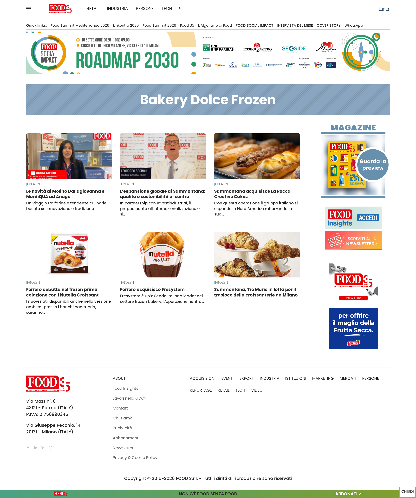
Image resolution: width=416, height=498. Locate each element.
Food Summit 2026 (159, 25)
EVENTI (227, 378)
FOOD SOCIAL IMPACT (254, 25)
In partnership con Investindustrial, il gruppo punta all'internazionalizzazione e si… (160, 208)
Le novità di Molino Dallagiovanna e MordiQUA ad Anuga (65, 194)
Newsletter (123, 448)
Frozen (33, 184)
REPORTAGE (201, 390)
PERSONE (145, 9)
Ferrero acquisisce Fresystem (152, 289)
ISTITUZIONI (295, 378)
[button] (30, 9)
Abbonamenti (126, 438)
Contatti (121, 408)
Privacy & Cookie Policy (135, 457)
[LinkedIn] (36, 447)
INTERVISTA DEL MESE (295, 25)
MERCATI (348, 378)
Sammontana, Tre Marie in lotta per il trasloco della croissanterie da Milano (256, 292)
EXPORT (247, 378)
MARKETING (323, 378)
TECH (167, 9)
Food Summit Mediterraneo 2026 (80, 25)
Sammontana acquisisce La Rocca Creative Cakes (252, 194)
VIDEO (257, 390)
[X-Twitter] (43, 447)
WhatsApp (353, 25)
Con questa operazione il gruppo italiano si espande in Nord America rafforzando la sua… (256, 208)
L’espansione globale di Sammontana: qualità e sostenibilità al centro (162, 194)
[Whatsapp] (50, 447)
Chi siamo (122, 418)
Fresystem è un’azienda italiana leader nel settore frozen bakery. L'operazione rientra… (162, 298)
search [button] (180, 8)
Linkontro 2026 (126, 25)
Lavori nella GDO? (129, 398)
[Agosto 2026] (353, 164)
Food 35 (187, 25)
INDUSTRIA (117, 9)
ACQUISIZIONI (202, 378)
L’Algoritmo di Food (215, 25)
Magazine (353, 128)
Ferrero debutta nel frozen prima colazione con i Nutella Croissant (62, 292)
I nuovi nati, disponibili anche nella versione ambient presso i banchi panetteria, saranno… (68, 306)
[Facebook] (28, 447)
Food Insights (125, 388)
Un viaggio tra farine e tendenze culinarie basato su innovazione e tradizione (66, 205)
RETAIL (93, 9)
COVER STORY (329, 25)
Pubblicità (122, 428)
